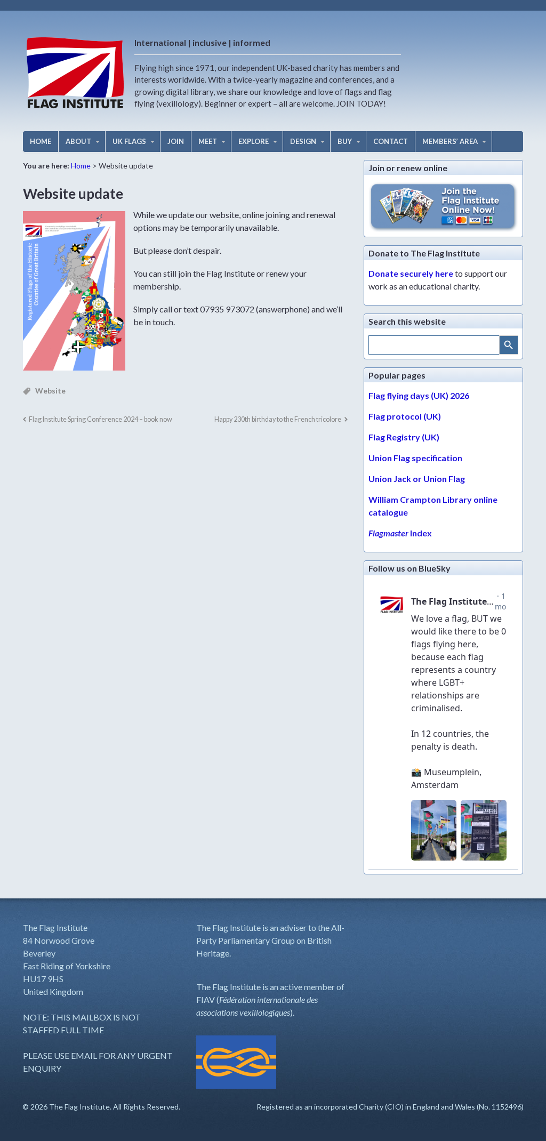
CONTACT (390, 141)
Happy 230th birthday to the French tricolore (277, 419)
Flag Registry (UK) (403, 437)
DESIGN (303, 141)
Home (81, 165)
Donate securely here (410, 273)
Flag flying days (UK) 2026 (418, 395)
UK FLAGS (129, 141)
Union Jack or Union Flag (416, 478)
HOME (40, 141)
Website (50, 390)
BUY (345, 141)
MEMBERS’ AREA (450, 141)
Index (400, 533)
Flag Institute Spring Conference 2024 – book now (100, 419)
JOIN (175, 141)
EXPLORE (253, 141)
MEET (207, 141)
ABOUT (78, 141)
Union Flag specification (415, 458)
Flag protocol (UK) (404, 416)
